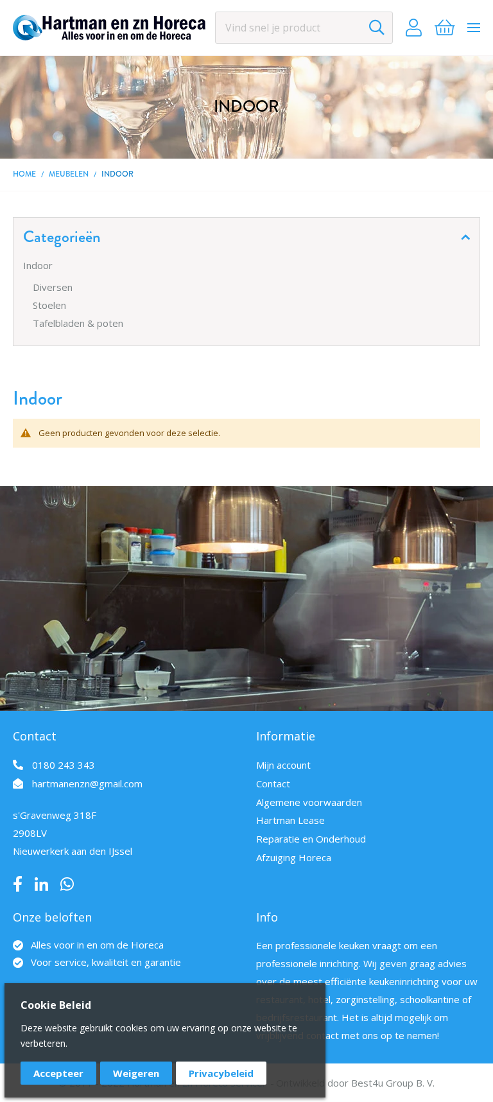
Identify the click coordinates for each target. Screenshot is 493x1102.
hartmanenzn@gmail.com (87, 783)
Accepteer (58, 1073)
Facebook (17, 884)
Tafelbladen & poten (78, 323)
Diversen (53, 287)
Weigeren (136, 1073)
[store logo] (109, 28)
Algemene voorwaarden (309, 802)
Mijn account (283, 764)
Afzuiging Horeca (293, 857)
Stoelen (49, 305)
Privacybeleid (221, 1073)
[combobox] (304, 28)
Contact (273, 783)
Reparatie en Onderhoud (311, 838)
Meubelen (69, 174)
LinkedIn (41, 884)
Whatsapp (67, 884)
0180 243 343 (63, 764)
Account (414, 28)
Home (24, 174)
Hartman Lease (290, 820)
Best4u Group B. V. (393, 1082)
